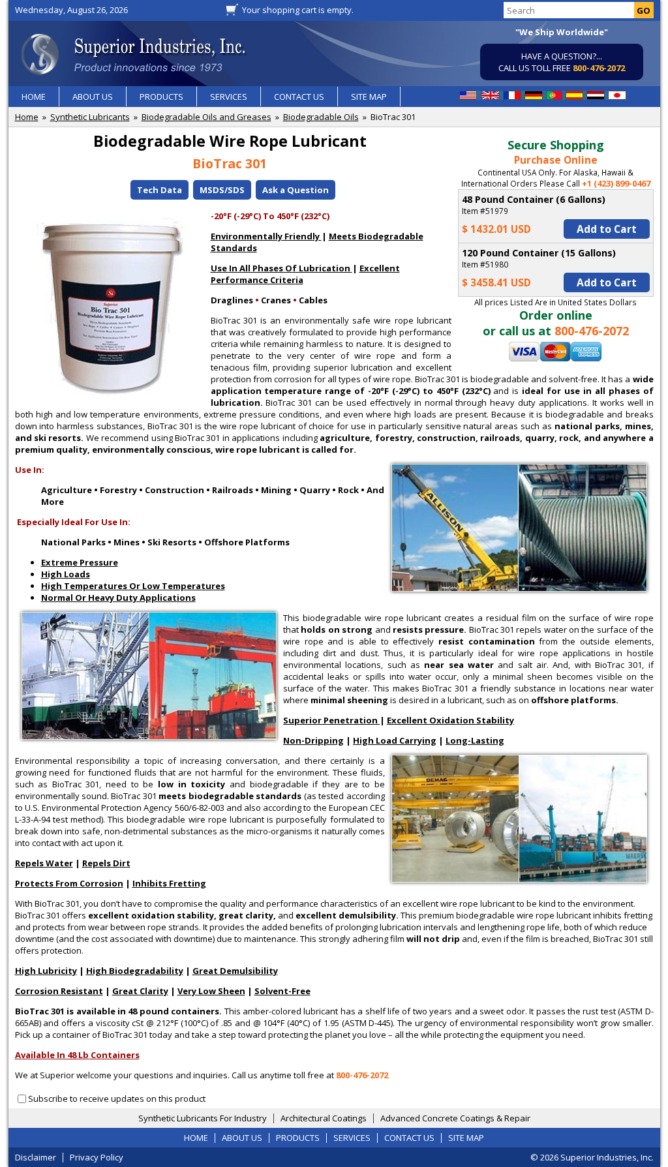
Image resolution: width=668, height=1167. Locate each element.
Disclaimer (35, 1157)
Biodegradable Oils (321, 117)
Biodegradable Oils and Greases (206, 117)
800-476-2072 (599, 68)
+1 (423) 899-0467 (616, 183)
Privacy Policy (96, 1157)
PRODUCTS (161, 96)
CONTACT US (299, 96)
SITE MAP (369, 96)
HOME (34, 96)
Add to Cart (607, 229)
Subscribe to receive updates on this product (116, 1098)
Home (26, 117)
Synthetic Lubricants (90, 117)
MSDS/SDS (222, 190)
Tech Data (159, 190)
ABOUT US (92, 96)
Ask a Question (295, 190)
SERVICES (228, 96)
